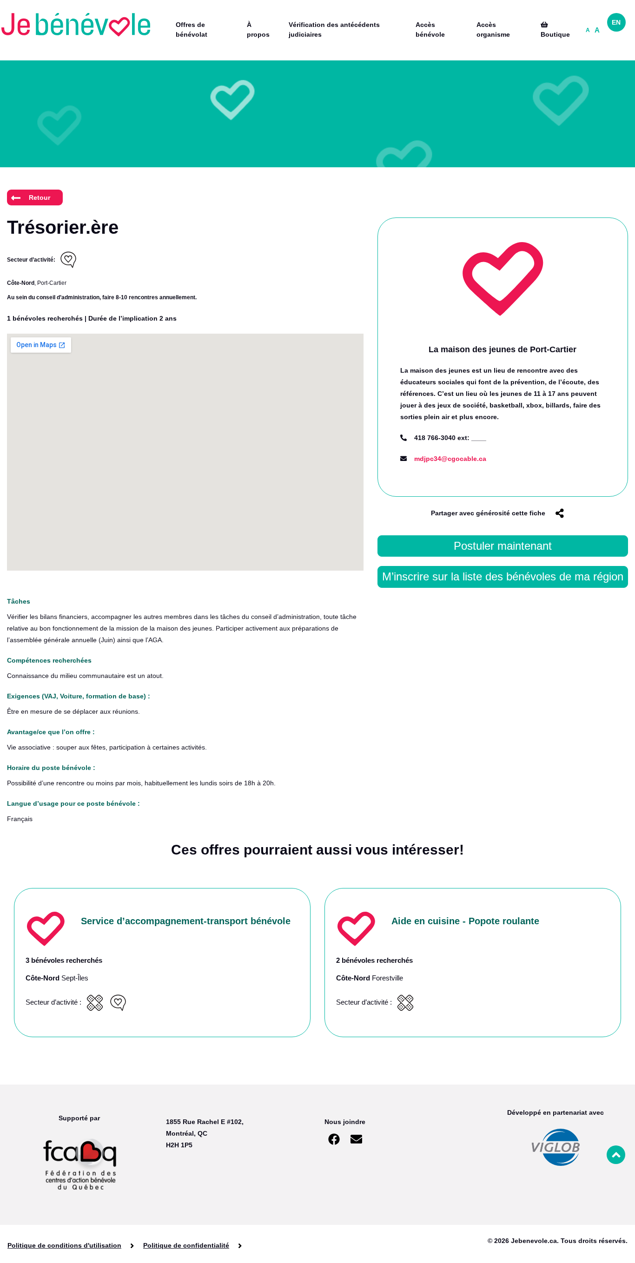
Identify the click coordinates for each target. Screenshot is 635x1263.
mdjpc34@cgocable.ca (450, 458)
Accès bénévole (430, 29)
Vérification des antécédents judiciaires (334, 29)
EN (616, 22)
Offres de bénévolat (191, 29)
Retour (39, 197)
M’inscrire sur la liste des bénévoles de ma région (502, 576)
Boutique (555, 34)
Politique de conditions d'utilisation (64, 1245)
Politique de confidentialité (186, 1245)
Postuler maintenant (503, 545)
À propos (258, 29)
